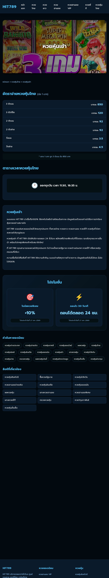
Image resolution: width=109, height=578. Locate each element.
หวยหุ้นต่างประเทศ (12, 345)
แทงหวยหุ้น (73, 352)
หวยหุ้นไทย (99, 6)
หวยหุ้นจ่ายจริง (31, 345)
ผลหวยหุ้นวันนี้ (41, 358)
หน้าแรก (23, 6)
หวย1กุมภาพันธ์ (82, 400)
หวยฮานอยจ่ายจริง (14, 384)
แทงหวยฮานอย (47, 392)
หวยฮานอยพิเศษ (82, 392)
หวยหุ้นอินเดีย (26, 352)
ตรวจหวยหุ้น (25, 358)
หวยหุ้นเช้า (59, 352)
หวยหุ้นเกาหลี (48, 345)
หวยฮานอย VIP (73, 6)
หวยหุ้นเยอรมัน (43, 352)
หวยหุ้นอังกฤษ (96, 358)
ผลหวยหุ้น (82, 345)
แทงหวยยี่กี (10, 400)
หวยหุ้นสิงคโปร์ (12, 377)
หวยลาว (45, 6)
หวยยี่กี (88, 6)
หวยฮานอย (57, 6)
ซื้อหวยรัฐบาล (46, 377)
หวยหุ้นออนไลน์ (66, 345)
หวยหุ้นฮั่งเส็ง (79, 358)
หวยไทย (34, 6)
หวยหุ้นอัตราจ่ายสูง (60, 358)
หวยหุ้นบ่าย (9, 358)
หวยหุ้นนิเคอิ (10, 352)
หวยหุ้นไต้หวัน (89, 352)
